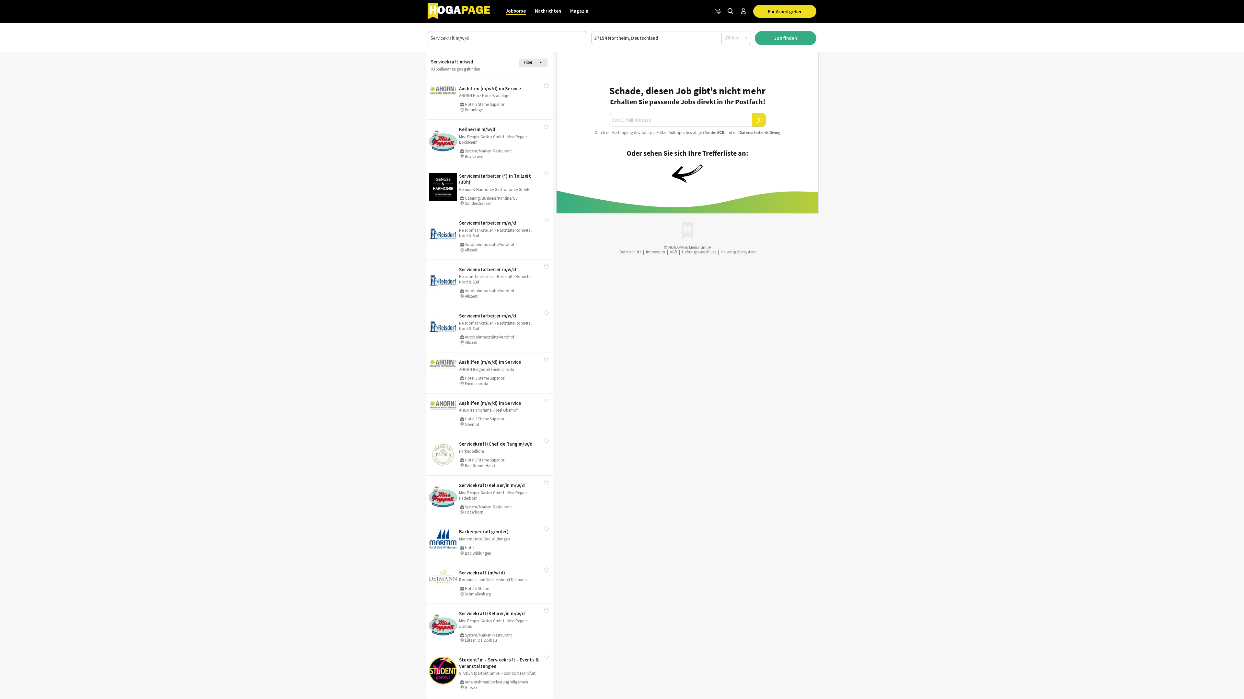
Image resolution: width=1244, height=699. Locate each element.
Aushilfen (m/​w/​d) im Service (490, 88)
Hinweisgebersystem (738, 252)
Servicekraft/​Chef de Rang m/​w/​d (496, 444)
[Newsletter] (717, 11)
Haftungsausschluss (699, 252)
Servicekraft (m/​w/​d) (482, 573)
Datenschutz (630, 252)
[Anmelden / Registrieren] (743, 11)
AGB (720, 132)
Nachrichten (548, 11)
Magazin (579, 11)
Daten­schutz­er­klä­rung (759, 132)
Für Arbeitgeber (785, 11)
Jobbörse (516, 11)
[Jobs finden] (730, 11)
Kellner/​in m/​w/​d (477, 129)
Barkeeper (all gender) (484, 531)
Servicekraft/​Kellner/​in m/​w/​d (492, 485)
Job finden (785, 38)
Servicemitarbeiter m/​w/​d (487, 223)
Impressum (655, 252)
